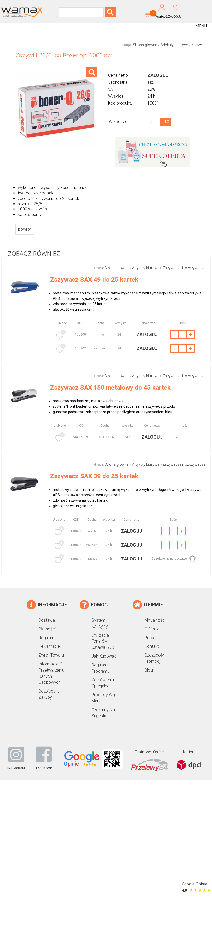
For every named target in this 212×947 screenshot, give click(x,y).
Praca (150, 637)
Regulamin (48, 637)
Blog (149, 670)
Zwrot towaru (51, 655)
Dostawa (47, 620)
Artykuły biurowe (174, 45)
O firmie (152, 629)
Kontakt (152, 646)
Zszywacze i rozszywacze (184, 268)
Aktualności (155, 620)
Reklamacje (49, 646)
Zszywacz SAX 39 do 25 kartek (94, 476)
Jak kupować (104, 656)
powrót (24, 229)
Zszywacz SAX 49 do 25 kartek (94, 279)
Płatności (47, 629)
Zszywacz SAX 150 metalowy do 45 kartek (110, 387)
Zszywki (198, 45)
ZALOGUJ (175, 16)
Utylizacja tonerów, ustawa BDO (103, 641)
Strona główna (145, 45)
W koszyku (120, 121)
